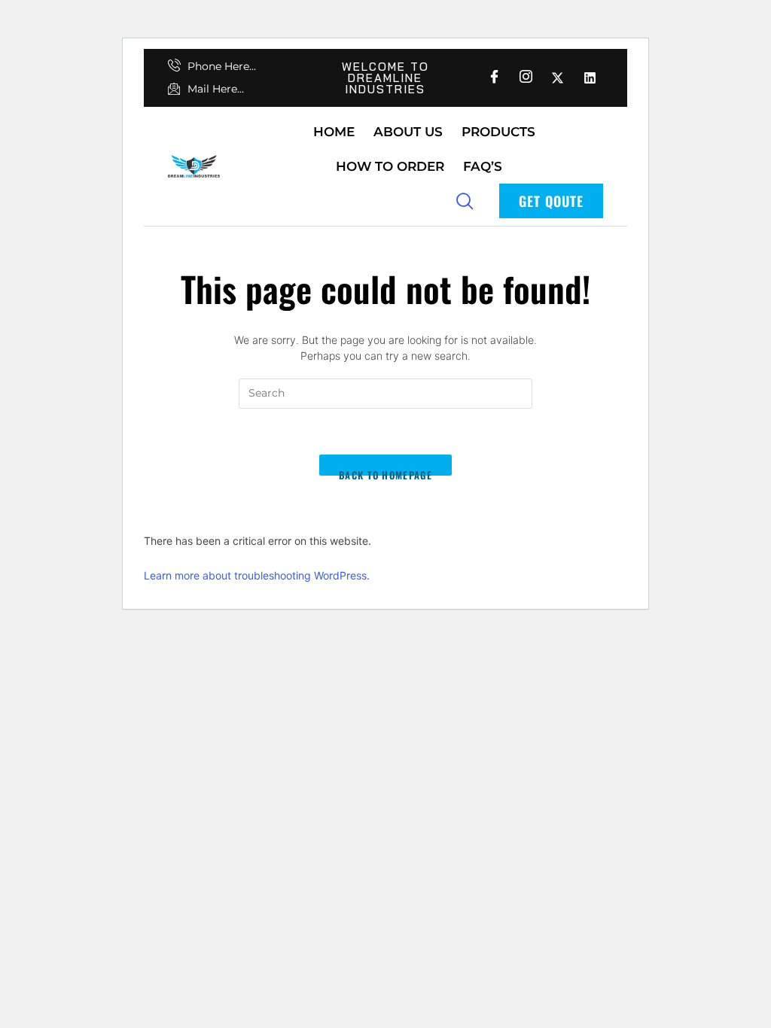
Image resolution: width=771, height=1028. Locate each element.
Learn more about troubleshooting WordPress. (257, 575)
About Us (408, 131)
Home (334, 131)
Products (498, 131)
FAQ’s (482, 166)
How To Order (390, 166)
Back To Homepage (385, 471)
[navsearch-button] (464, 200)
